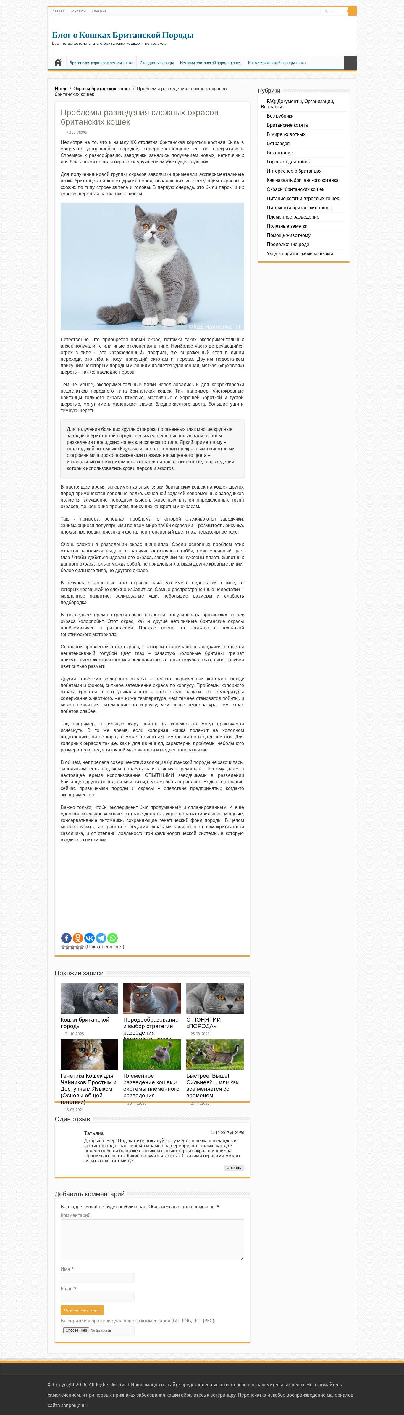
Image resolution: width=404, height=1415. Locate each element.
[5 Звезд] (82, 947)
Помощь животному (289, 235)
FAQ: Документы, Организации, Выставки (297, 104)
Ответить (234, 1168)
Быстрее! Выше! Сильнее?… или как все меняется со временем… (212, 1085)
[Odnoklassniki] (78, 938)
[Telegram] (101, 938)
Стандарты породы (157, 63)
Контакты (78, 11)
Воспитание (280, 152)
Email (69, 1289)
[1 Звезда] (63, 947)
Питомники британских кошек (299, 208)
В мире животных (286, 134)
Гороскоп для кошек (289, 162)
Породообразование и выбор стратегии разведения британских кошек (151, 1029)
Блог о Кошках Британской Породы (123, 35)
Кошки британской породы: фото (277, 63)
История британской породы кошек (211, 63)
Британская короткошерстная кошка (101, 63)
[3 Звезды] (72, 947)
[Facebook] (66, 938)
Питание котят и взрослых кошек (303, 198)
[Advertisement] (152, 890)
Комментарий (76, 1215)
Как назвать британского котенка (303, 180)
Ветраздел (278, 143)
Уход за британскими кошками (300, 253)
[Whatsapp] (112, 938)
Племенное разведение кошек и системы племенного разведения (151, 1085)
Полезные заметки (287, 226)
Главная (57, 11)
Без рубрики (280, 116)
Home (61, 88)
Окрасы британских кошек (102, 88)
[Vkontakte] (89, 938)
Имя (67, 1269)
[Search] (352, 11)
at (232, 1132)
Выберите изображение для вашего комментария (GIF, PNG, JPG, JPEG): (138, 1321)
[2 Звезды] (67, 947)
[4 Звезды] (77, 947)
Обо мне (99, 11)
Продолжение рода (288, 244)
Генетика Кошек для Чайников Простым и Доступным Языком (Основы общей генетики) (89, 1089)
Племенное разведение (293, 217)
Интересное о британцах (294, 171)
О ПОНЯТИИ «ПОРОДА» (203, 1022)
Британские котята (287, 125)
